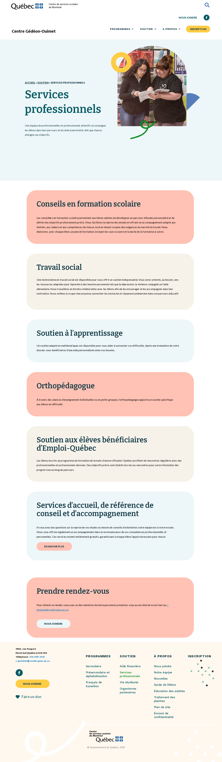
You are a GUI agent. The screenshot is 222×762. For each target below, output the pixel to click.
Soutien (43, 82)
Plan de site (162, 707)
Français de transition (94, 684)
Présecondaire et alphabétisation (98, 674)
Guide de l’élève (165, 684)
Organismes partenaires (128, 690)
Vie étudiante (129, 682)
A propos (170, 29)
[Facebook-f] (206, 17)
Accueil (30, 82)
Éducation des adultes (169, 691)
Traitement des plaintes (164, 699)
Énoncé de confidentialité (164, 715)
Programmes (120, 29)
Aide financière (130, 666)
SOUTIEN (146, 29)
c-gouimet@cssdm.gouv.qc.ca (33, 660)
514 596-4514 (37, 656)
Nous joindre (162, 666)
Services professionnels (130, 674)
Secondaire (93, 666)
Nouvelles (161, 678)
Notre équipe (163, 672)
